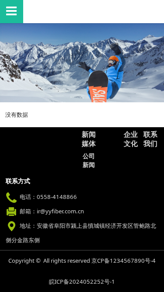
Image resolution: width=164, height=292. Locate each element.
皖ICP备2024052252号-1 (82, 281)
